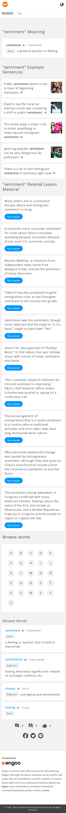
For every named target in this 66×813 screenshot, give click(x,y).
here (46, 790)
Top (19, 13)
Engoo (5, 786)
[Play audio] (24, 46)
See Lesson (13, 216)
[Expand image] (56, 87)
